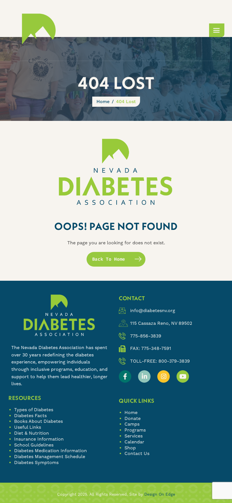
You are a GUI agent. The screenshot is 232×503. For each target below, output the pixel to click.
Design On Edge (159, 494)
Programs (135, 430)
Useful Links (27, 427)
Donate (132, 418)
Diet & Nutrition (31, 433)
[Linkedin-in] (144, 376)
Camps (131, 424)
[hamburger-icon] (216, 30)
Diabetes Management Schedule (49, 456)
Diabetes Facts (30, 415)
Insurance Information (39, 439)
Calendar (134, 442)
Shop (130, 447)
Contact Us (136, 453)
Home (131, 412)
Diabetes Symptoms (36, 462)
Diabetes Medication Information (50, 450)
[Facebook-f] (125, 376)
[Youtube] (183, 376)
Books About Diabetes (38, 421)
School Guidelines (33, 445)
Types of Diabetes (33, 409)
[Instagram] (163, 376)
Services (133, 436)
